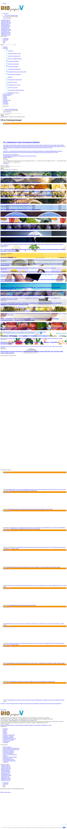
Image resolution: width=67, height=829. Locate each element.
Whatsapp (6, 38)
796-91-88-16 (5, 770)
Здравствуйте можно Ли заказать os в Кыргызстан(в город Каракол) (26, 509)
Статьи (5, 99)
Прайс (5, 96)
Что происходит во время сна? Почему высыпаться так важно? (21, 235)
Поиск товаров (5, 114)
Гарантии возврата (8, 737)
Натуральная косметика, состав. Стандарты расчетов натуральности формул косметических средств (33, 272)
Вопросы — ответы (8, 736)
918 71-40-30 (5, 35)
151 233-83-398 (6, 22)
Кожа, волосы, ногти (8, 759)
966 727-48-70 (5, 21)
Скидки (5, 97)
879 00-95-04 (6, 32)
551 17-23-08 (5, 23)
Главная (5, 47)
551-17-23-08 (5, 769)
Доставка (5, 102)
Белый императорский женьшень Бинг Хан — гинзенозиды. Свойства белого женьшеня (29, 311)
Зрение (5, 755)
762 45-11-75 (5, 27)
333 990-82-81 (6, 26)
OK (64, 827)
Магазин (5, 48)
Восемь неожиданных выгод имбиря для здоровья (17, 216)
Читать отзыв (33, 490)
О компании (6, 741)
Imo (4, 41)
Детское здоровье (8, 753)
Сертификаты (7, 100)
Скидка (5, 730)
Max (4, 42)
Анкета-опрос (7, 95)
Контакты (5, 104)
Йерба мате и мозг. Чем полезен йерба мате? (15, 203)
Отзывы (5, 101)
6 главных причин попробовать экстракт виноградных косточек (21, 229)
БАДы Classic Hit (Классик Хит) (11, 748)
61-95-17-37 (5, 776)
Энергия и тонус (7, 758)
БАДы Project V (7, 747)
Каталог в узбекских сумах (44, 725)
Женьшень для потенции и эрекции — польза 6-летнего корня (21, 182)
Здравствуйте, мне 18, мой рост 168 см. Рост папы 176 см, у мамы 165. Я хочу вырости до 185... (32, 663)
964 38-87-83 (5, 28)
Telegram (5, 39)
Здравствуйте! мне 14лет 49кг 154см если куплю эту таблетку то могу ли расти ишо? (30, 567)
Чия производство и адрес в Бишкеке (17, 605)
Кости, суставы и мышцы (10, 754)
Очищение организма (9, 760)
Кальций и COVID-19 (7, 257)
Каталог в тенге (32, 725)
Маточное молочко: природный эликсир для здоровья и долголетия (23, 188)
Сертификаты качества (9, 738)
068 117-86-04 (5, 20)
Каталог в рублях (5, 725)
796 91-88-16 (5, 25)
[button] (6, 163)
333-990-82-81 (6, 771)
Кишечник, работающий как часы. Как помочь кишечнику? (19, 241)
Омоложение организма (10, 757)
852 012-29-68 (6, 30)
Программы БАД (7, 94)
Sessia (4, 731)
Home (2, 116)
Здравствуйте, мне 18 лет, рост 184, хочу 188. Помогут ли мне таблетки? (28, 681)
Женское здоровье (8, 752)
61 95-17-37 (5, 31)
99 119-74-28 (5, 33)
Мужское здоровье (8, 750)
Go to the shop (7, 17)
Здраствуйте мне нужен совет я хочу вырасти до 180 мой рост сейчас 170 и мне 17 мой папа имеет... (33, 623)
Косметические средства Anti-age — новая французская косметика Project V (25, 295)
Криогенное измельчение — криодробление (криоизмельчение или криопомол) (27, 336)
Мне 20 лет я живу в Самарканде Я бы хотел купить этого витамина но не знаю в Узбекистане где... (35, 585)
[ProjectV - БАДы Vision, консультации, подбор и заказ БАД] (12, 11)
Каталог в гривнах (15, 725)
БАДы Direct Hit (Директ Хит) (11, 749)
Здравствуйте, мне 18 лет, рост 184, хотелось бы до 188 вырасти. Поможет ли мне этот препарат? (34, 700)
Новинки (5, 762)
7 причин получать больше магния (12, 222)
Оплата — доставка (8, 740)
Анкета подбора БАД (9, 735)
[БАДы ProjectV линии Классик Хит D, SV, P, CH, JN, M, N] (30, 709)
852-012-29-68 (6, 775)
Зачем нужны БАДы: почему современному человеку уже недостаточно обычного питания (30, 175)
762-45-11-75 (5, 773)
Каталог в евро (24, 725)
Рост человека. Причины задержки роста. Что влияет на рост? (20, 209)
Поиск (2, 115)
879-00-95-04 (6, 778)
